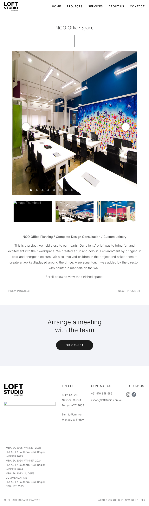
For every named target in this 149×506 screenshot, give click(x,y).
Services (95, 6)
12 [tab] (95, 190)
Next (126, 127)
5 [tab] (54, 190)
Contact (137, 6)
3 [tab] (42, 190)
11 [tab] (89, 190)
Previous (26, 127)
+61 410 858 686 (101, 393)
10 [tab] (83, 190)
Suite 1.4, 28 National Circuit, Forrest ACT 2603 (73, 400)
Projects (74, 6)
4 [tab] (48, 190)
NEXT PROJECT (129, 290)
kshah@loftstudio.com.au (106, 400)
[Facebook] (134, 394)
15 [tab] (112, 190)
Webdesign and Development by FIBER (121, 500)
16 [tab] (118, 190)
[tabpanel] (74, 123)
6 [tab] (60, 190)
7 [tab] (66, 190)
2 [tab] (37, 190)
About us (116, 6)
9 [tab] (77, 190)
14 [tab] (106, 190)
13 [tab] (101, 190)
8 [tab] (72, 190)
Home (56, 6)
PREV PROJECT (19, 290)
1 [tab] (31, 190)
